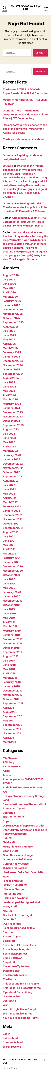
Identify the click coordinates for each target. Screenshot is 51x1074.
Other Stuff (9, 919)
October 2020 (11, 574)
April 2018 (9, 673)
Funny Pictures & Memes (18, 846)
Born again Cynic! (14, 808)
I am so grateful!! (13, 880)
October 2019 (11, 604)
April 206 (8, 707)
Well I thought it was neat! (18, 1013)
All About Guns (12, 766)
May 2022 (9, 493)
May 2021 (9, 544)
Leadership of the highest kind (21, 902)
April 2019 (9, 622)
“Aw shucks (9, 757)
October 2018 (11, 647)
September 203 (12, 716)
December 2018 (13, 639)
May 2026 (9, 288)
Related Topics (12, 936)
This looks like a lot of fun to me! (22, 987)
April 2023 (9, 446)
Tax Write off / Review (16, 966)
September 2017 (13, 703)
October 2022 (11, 472)
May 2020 (9, 587)
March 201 (9, 741)
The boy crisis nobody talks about (23, 139)
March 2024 (10, 399)
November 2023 (13, 416)
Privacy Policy (10, 1068)
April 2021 (9, 549)
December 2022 (13, 463)
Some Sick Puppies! (15, 953)
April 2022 (9, 497)
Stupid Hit (9, 962)
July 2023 (9, 433)
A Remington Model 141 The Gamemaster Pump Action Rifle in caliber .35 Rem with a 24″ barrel (24, 207)
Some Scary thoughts (16, 949)
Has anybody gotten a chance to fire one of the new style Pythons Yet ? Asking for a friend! (25, 128)
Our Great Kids (12, 923)
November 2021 (12, 519)
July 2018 (9, 660)
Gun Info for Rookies (15, 867)
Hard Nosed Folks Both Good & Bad (24, 872)
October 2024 (11, 369)
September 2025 (13, 322)
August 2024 (11, 378)
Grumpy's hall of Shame (17, 859)
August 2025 (11, 326)
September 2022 (13, 476)
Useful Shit (9, 1000)
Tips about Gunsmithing (17, 992)
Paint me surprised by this (19, 927)
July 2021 (9, 536)
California (9, 812)
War (5, 1004)
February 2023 (12, 455)
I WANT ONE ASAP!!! (15, 885)
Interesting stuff (13, 893)
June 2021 (9, 540)
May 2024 (9, 390)
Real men (8, 932)
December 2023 (13, 412)
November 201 (12, 733)
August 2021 (10, 532)
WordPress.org (12, 1046)
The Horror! (10, 979)
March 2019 (10, 626)
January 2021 (11, 562)
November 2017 (12, 694)
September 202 (12, 724)
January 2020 (11, 596)
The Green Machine (15, 975)
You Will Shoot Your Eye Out (25, 8)
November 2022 (13, 467)
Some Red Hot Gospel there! (20, 945)
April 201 (8, 737)
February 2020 (12, 592)
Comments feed (13, 1042)
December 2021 (12, 515)
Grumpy (8, 155)
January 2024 (11, 407)
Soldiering (9, 940)
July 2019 (9, 609)
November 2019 (13, 600)
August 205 (10, 711)
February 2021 (12, 557)
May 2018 (9, 669)
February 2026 (12, 300)
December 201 (12, 729)
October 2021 (11, 523)
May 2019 (9, 617)
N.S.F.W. (8, 910)
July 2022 (9, 485)
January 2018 (11, 686)
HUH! (6, 876)
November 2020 (13, 570)
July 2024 (9, 382)
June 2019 (9, 613)
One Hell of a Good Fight (17, 915)
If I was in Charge (13, 889)
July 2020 (9, 579)
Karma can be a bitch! (16, 897)
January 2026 (11, 305)
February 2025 (12, 352)
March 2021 (10, 553)
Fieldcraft (9, 842)
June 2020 (9, 583)
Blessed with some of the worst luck (24, 804)
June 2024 (9, 386)
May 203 (8, 720)
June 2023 (9, 437)
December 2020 (13, 566)
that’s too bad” (11, 970)
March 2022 (10, 502)
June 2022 (9, 489)
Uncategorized (12, 996)
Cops (6, 821)
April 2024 (9, 395)
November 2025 (13, 313)
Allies (6, 770)
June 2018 (9, 664)
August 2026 (11, 275)
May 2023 (9, 442)
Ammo (7, 775)
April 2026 (9, 292)
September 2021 (13, 527)
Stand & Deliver (12, 957)
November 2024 (13, 365)
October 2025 (11, 318)
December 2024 (13, 360)
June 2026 (9, 283)
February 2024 (12, 403)
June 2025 (9, 335)
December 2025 (13, 309)
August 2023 (11, 429)
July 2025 (9, 330)
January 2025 (11, 356)
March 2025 (10, 348)
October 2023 (11, 420)
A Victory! (9, 762)
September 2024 (13, 373)
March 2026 (10, 296)
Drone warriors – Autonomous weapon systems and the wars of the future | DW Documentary (25, 114)
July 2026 (9, 279)
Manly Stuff (10, 906)
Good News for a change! (18, 855)
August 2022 (11, 480)
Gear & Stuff (10, 850)
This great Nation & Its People (21, 983)
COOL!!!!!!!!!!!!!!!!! (13, 817)
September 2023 (13, 425)
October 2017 (11, 699)
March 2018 (10, 677)
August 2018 (10, 656)
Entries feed (10, 1038)
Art (5, 791)
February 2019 (12, 630)
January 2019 (11, 634)
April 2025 (9, 343)
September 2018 (13, 652)
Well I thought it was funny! (19, 1009)
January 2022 (11, 510)
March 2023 (10, 450)
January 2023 (11, 459)
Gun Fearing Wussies (16, 863)
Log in (6, 1033)
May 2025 (9, 339)
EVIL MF (7, 838)
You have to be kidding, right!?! (21, 1017)
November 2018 (13, 643)
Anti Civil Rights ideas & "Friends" (23, 787)
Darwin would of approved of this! (23, 825)
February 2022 (12, 506)
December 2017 (12, 690)
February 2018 (12, 682)
